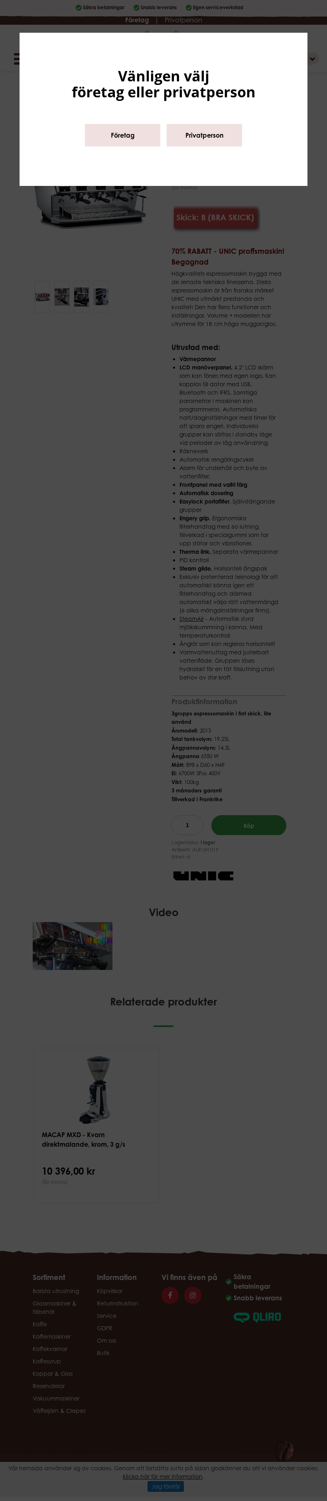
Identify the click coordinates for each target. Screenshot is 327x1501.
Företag (123, 135)
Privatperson (204, 135)
